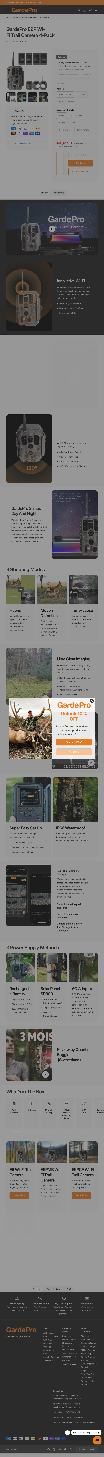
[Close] (92, 701)
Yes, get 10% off (74, 742)
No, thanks (74, 752)
